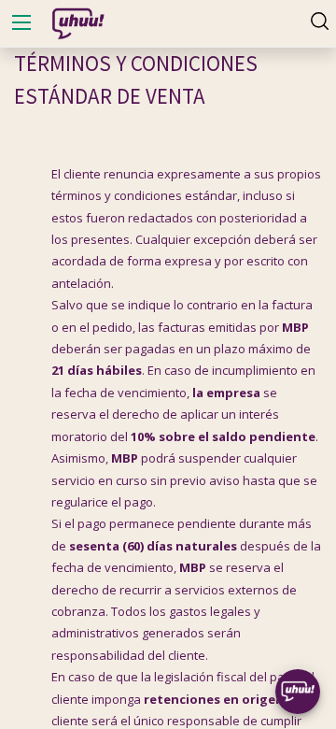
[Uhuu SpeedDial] (297, 691)
